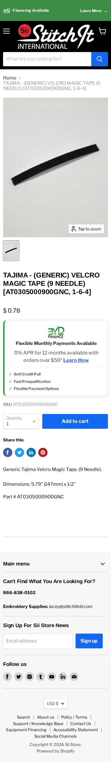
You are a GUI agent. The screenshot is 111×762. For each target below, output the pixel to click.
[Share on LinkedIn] (31, 452)
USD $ (52, 703)
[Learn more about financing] (55, 10)
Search (23, 717)
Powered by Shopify (56, 750)
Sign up (89, 641)
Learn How (76, 360)
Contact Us (80, 723)
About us (45, 717)
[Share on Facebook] (7, 452)
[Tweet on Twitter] (19, 452)
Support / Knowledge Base (38, 723)
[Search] (99, 59)
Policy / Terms (74, 717)
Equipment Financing (26, 729)
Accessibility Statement (75, 729)
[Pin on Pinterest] (42, 452)
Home (9, 78)
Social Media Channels (55, 736)
